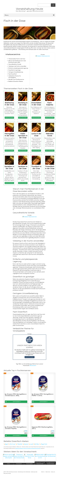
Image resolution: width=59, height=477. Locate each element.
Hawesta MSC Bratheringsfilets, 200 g (42, 427)
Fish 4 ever (12, 444)
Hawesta (26, 444)
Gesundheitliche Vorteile (14, 64)
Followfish (19, 444)
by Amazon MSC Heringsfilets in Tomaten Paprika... (15, 427)
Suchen (39, 2)
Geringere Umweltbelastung (15, 72)
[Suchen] (53, 5)
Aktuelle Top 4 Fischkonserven (16, 79)
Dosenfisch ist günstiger (14, 70)
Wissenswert (33, 365)
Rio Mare (37, 444)
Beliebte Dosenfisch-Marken (15, 81)
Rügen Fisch (44, 444)
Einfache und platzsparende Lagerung (18, 68)
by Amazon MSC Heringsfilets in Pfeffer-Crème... (42, 394)
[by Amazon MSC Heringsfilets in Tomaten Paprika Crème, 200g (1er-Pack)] (16, 417)
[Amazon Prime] (25, 431)
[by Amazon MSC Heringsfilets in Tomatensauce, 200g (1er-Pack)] (16, 384)
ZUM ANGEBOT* (17, 401)
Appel (6, 444)
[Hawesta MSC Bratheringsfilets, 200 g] (43, 417)
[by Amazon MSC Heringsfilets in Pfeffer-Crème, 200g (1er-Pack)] (43, 384)
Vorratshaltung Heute (29, 8)
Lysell (31, 444)
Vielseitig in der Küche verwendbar (17, 66)
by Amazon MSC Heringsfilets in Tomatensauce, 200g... (15, 394)
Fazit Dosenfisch (12, 74)
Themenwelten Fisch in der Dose (16, 58)
